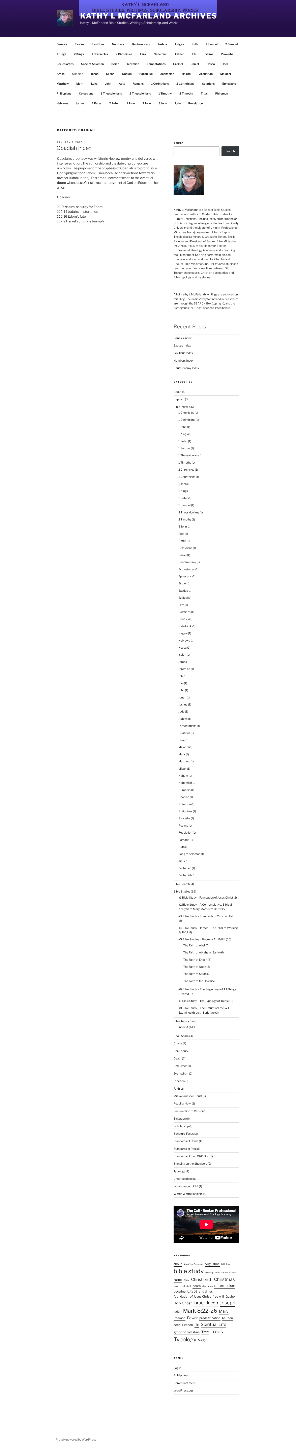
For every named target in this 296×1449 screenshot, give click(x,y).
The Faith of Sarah (195, 973)
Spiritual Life (213, 1324)
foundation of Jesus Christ (192, 1296)
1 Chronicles (100, 54)
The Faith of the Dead (197, 981)
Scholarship (181, 1126)
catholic (233, 1272)
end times (206, 1291)
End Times (180, 1065)
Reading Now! (182, 1103)
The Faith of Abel (194, 945)
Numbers (118, 44)
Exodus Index (182, 345)
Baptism (179, 399)
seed (177, 1325)
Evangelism (181, 1073)
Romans (138, 83)
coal (183, 1286)
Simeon (187, 1325)
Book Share (181, 1036)
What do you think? (186, 1186)
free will (218, 1296)
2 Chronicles (124, 54)
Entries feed (181, 1375)
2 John (146, 103)
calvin (224, 1272)
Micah (110, 73)
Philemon (221, 93)
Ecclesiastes (65, 64)
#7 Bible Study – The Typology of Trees (203, 1001)
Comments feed (184, 1383)
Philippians (64, 93)
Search (178, 142)
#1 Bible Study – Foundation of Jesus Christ (205, 897)
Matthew (63, 83)
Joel (225, 64)
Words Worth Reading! (188, 1193)
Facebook (180, 1081)
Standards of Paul (185, 1148)
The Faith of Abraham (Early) (201, 952)
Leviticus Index (183, 353)
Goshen (231, 1296)
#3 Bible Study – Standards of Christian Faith (206, 916)
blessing (209, 1272)
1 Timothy (165, 93)
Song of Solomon (92, 64)
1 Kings (61, 54)
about (178, 1264)
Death (177, 1058)
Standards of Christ (186, 1141)
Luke (94, 83)
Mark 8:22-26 (200, 1310)
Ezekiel (178, 64)
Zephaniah (167, 73)
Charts (178, 1043)
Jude (178, 103)
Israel (199, 1302)
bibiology (225, 1264)
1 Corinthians (160, 83)
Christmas (224, 1279)
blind (217, 1272)
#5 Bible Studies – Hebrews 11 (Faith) (201, 939)
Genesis (62, 44)
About (177, 391)
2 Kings (79, 54)
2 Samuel (231, 44)
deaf (188, 1286)
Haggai (186, 73)
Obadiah (77, 73)
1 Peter (96, 103)
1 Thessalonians (111, 93)
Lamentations (156, 64)
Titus (204, 93)
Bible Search (182, 884)
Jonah (94, 73)
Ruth (194, 44)
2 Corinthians (185, 83)
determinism (224, 1285)
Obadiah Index (74, 148)
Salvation (180, 1118)
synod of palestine (187, 1332)
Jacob (212, 1302)
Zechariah (206, 73)
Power (192, 1318)
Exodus (79, 44)
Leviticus (98, 44)
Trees (216, 1331)
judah (177, 1311)
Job (193, 54)
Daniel (194, 64)
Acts (122, 83)
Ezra (143, 54)
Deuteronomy (141, 44)
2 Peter (114, 103)
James (80, 103)
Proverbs (227, 54)
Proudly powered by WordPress (76, 1439)
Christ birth (201, 1279)
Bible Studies (182, 891)
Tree (205, 1332)
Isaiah (115, 64)
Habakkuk (146, 73)
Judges (179, 44)
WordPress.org (183, 1390)
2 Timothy (186, 93)
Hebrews (62, 103)
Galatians (208, 83)
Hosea (211, 64)
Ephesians (229, 83)
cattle (178, 1280)
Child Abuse (181, 1051)
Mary (224, 1311)
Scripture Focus (184, 1133)
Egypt (192, 1291)
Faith (177, 1088)
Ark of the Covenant (193, 1264)
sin (197, 1325)
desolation (207, 1286)
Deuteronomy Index (186, 368)
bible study (189, 1271)
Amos (60, 73)
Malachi (225, 73)
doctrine (180, 1291)
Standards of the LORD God (191, 1156)
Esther (179, 54)
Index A (183, 1027)
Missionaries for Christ (188, 1096)
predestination (209, 1318)
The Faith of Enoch (195, 959)
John (108, 83)
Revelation (195, 103)
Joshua (162, 44)
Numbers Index (184, 360)
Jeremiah (133, 64)
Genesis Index (183, 338)
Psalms (208, 54)
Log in (177, 1368)
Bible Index (181, 406)
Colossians (86, 93)
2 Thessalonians (140, 93)
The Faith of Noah (194, 966)
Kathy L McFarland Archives (148, 15)
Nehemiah (160, 54)
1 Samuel (212, 44)
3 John (162, 103)
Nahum (127, 73)
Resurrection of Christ (188, 1111)
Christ (186, 1280)
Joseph (227, 1303)
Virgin (203, 1340)
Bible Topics (181, 1021)
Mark (79, 83)
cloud (176, 1286)
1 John (131, 103)
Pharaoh (179, 1318)
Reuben (227, 1318)
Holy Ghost (183, 1303)
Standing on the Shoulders (190, 1163)
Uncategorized (183, 1178)
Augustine (212, 1264)
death (197, 1286)
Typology (179, 1171)
